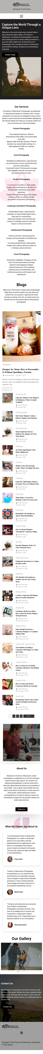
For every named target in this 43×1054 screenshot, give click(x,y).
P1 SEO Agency (7, 1045)
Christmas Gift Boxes (21, 662)
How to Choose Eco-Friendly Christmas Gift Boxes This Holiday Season (27, 668)
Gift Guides (19, 542)
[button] (3, 956)
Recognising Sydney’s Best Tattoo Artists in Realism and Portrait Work (27, 702)
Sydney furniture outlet (22, 558)
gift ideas (32, 292)
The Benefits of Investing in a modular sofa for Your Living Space (25, 579)
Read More (7, 389)
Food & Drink (19, 494)
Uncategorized (6, 364)
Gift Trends (19, 462)
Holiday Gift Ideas (21, 626)
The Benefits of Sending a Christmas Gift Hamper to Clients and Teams (27, 650)
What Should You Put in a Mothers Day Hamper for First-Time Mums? (26, 434)
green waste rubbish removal (29, 788)
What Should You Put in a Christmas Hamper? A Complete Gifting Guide (27, 632)
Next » (29, 716)
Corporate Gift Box (21, 680)
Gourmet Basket (26, 118)
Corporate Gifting (20, 526)
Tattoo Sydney (20, 696)
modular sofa (19, 573)
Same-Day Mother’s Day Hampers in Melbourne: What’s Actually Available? (27, 400)
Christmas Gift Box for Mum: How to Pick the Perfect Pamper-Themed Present (27, 613)
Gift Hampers (19, 446)
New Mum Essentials (21, 428)
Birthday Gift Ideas (21, 592)
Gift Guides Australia (21, 412)
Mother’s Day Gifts (21, 394)
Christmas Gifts (20, 607)
